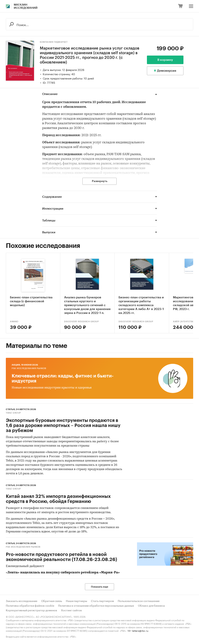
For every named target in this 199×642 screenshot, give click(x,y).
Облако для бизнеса (151, 606)
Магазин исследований (26, 6)
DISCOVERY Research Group (81, 322)
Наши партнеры (76, 601)
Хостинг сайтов (71, 610)
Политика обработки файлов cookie (30, 606)
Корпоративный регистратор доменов (31, 610)
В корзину (165, 59)
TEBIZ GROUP (13, 413)
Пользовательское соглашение (139, 601)
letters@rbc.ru (140, 630)
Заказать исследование (21, 601)
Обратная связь (51, 601)
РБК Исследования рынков (29, 368)
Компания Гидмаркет (53, 42)
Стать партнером (102, 601)
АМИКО (14, 322)
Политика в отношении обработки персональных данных (96, 606)
